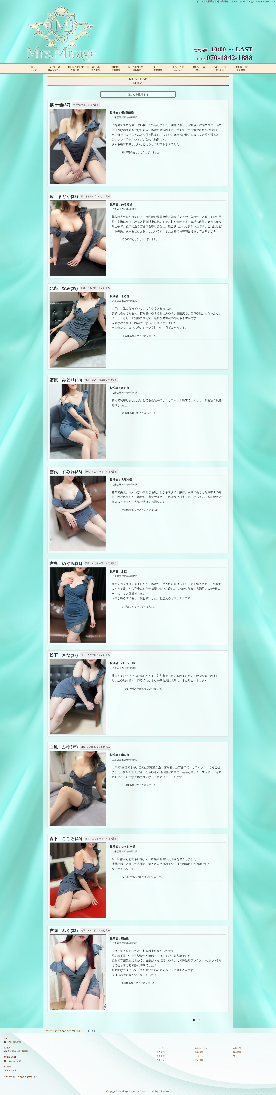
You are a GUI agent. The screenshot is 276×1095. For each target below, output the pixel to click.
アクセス (160, 1060)
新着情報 (160, 1056)
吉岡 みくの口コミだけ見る (95, 930)
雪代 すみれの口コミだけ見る (101, 471)
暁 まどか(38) (64, 196)
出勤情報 (199, 1052)
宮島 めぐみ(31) (66, 563)
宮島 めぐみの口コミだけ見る (101, 563)
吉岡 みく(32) (64, 930)
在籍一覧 (237, 1048)
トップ (159, 1048)
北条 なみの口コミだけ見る (95, 288)
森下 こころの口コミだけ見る (101, 838)
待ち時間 (237, 1052)
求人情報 (199, 1060)
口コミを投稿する (138, 94)
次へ (195, 1020)
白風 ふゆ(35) (64, 747)
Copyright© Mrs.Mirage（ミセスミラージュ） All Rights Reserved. (138, 1091)
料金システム (201, 1048)
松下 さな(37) (64, 655)
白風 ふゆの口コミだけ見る (95, 747)
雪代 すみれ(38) (66, 471)
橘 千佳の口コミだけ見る (86, 104)
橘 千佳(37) (60, 104)
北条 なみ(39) (64, 288)
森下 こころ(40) (66, 838)
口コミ (236, 1056)
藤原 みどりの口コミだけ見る (101, 380)
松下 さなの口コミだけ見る (95, 655)
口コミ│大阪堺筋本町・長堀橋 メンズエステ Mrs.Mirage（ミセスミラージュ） (236, 1)
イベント (199, 1056)
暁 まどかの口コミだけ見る (95, 196)
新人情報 (160, 1052)
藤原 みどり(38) (66, 380)
